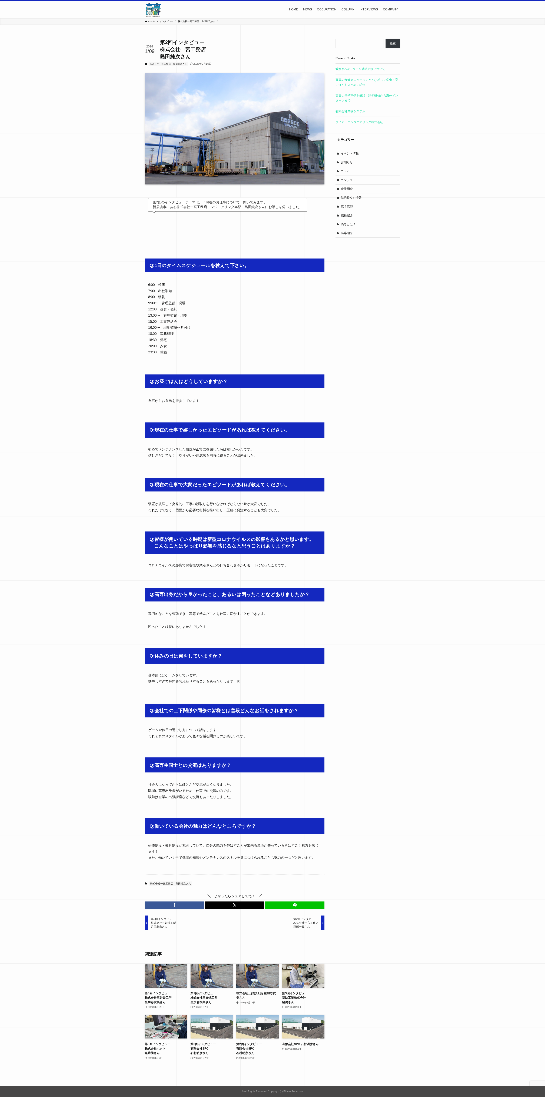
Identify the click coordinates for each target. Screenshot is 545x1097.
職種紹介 (347, 215)
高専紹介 (347, 233)
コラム (345, 171)
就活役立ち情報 (351, 197)
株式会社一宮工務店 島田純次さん (168, 64)
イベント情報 (350, 153)
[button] (174, 905)
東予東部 (347, 206)
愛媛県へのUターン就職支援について (360, 69)
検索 (393, 43)
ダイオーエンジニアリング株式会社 (359, 122)
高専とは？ (348, 224)
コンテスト (348, 180)
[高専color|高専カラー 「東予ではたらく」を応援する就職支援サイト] (153, 9)
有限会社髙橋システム (350, 111)
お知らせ (347, 162)
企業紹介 (347, 188)
